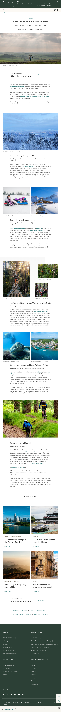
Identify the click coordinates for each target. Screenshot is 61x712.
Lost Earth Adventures (27, 452)
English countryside (37, 463)
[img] (57, 1)
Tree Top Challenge (39, 311)
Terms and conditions (17, 467)
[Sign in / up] (57, 10)
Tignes (38, 228)
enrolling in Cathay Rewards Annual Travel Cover (34, 96)
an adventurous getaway (17, 86)
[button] (59, 708)
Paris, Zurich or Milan (36, 230)
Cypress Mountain (27, 166)
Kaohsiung (39, 372)
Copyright (5, 702)
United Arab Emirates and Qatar (47, 703)
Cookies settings (35, 653)
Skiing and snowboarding (17, 228)
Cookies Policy (9, 709)
